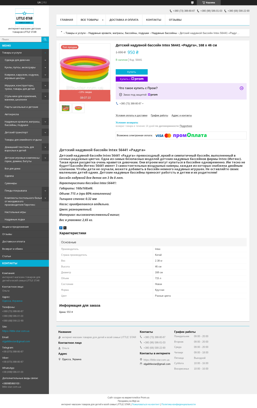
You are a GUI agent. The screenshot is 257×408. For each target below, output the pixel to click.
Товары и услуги (12, 52)
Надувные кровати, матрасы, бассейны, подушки (22, 123)
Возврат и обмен (12, 248)
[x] (64, 228)
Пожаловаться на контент (146, 404)
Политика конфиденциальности (178, 404)
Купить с (125, 79)
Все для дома (12, 168)
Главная (66, 19)
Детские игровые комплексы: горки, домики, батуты (22, 159)
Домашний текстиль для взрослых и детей (19, 148)
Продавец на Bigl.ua (128, 401)
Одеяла (9, 176)
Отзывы (7, 234)
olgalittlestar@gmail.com (16, 341)
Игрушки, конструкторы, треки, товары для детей (20, 87)
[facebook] (60, 228)
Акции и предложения (15, 226)
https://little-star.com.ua (15, 331)
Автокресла (12, 114)
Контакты (153, 19)
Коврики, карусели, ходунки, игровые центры (22, 76)
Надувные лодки (15, 219)
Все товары (89, 19)
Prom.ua (145, 397)
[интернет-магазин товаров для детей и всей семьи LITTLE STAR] (24, 17)
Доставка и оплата (13, 241)
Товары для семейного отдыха (23, 139)
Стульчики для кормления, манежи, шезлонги (20, 97)
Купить (131, 71)
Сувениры (11, 183)
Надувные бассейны (164, 32)
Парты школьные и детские (21, 107)
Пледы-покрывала (16, 190)
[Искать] (45, 39)
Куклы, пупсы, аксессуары (20, 67)
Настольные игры (15, 212)
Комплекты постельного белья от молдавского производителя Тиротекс (23, 201)
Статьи (6, 256)
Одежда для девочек (17, 60)
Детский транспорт (16, 132)
